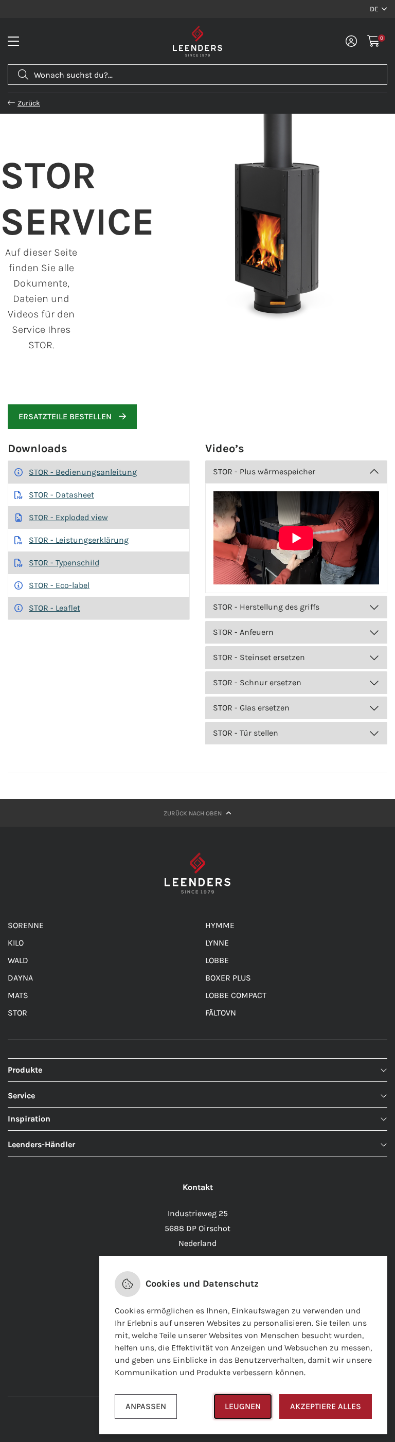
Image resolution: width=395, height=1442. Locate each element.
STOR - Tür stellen (245, 733)
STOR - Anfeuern (243, 632)
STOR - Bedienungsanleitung (83, 472)
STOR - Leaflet (54, 608)
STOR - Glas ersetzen (251, 708)
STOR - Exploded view (68, 517)
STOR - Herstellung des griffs (266, 607)
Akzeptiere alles (325, 1406)
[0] (373, 41)
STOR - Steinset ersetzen (259, 657)
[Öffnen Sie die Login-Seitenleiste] (351, 41)
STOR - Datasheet (61, 495)
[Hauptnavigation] (13, 41)
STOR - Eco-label (59, 585)
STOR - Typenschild (64, 562)
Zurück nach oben (193, 813)
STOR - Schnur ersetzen (257, 682)
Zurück (28, 103)
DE (374, 9)
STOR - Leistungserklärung (79, 540)
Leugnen (243, 1406)
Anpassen (145, 1406)
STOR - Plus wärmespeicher (264, 471)
